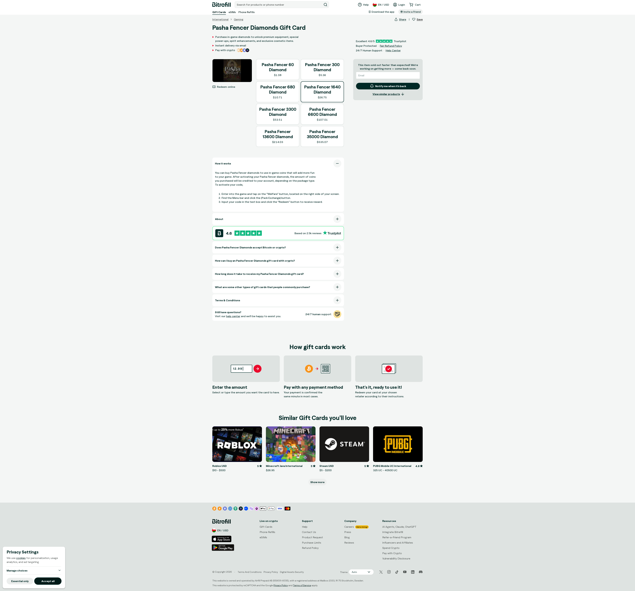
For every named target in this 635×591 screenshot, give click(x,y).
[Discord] (421, 572)
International (220, 19)
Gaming (238, 19)
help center (233, 316)
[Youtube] (405, 572)
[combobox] (279, 4)
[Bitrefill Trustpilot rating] (248, 233)
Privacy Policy (281, 585)
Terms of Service (302, 585)
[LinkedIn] (413, 572)
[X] (381, 572)
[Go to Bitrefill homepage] (221, 4)
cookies (21, 558)
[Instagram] (389, 572)
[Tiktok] (397, 572)
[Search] (325, 4)
